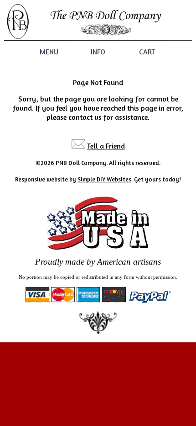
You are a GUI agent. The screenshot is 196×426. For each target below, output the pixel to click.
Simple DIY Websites (104, 179)
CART (147, 51)
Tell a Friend (106, 145)
